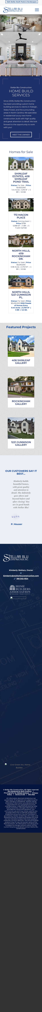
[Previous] (2, 21)
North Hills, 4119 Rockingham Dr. (21, 254)
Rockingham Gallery (21, 402)
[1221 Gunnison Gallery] (21, 428)
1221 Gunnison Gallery (21, 443)
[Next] (40, 21)
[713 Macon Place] (21, 204)
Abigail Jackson (23, 850)
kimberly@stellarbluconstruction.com (21, 633)
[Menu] (36, 9)
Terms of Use (20, 852)
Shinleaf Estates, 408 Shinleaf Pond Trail (21, 177)
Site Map (31, 852)
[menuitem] (21, 1)
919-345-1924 (22, 636)
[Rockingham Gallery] (21, 387)
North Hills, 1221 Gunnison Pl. (21, 295)
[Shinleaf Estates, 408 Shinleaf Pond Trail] (21, 163)
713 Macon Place (21, 216)
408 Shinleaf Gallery (21, 361)
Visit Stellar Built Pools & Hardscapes (22, 2)
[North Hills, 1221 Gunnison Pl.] (21, 282)
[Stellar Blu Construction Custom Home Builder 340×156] (17, 9)
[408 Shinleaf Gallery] (21, 346)
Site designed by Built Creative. (20, 849)
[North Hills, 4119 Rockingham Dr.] (21, 240)
